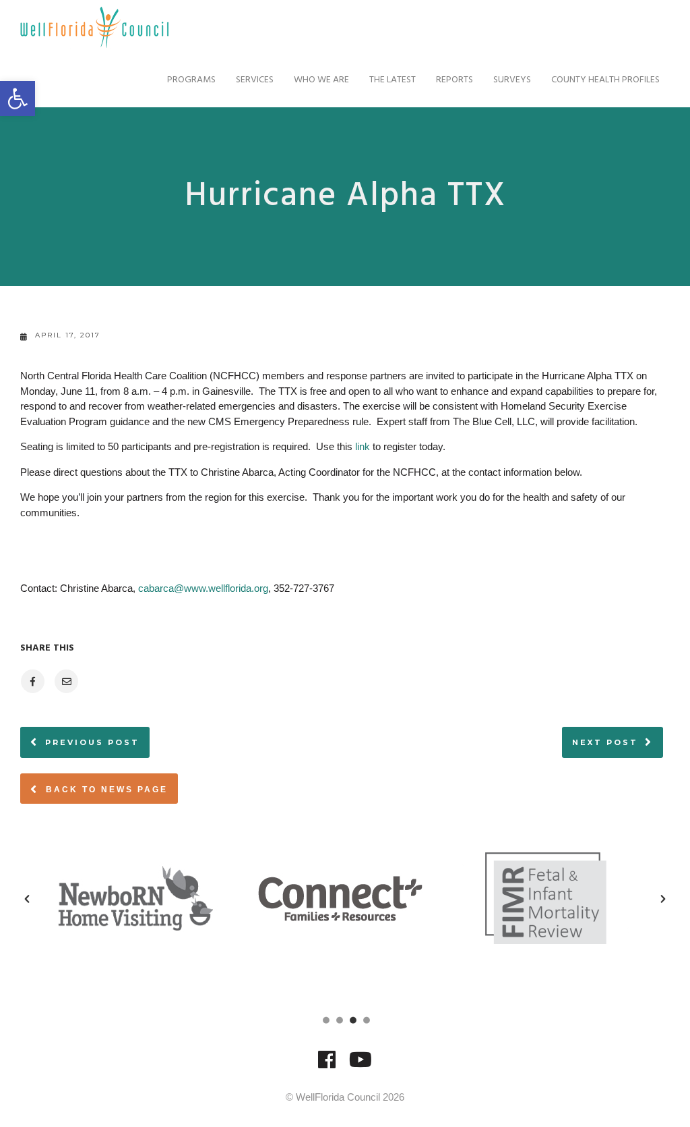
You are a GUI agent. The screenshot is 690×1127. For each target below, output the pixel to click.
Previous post (92, 742)
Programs (191, 80)
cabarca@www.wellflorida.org (203, 588)
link (362, 446)
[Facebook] (326, 1066)
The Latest (392, 80)
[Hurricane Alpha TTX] (32, 681)
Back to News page (105, 789)
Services (255, 80)
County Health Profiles (605, 80)
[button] (27, 899)
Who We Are (321, 80)
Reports (454, 80)
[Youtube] (360, 1066)
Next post (605, 742)
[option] (173, 898)
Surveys (512, 80)
